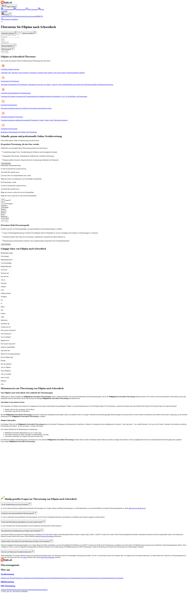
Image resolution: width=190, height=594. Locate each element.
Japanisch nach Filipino (8, 464)
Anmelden (4, 11)
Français (27, 16)
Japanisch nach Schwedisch (9, 466)
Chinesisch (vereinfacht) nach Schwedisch (14, 462)
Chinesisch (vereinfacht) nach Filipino (13, 460)
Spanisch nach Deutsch (83, 578)
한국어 (12, 16)
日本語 (8, 16)
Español (22, 16)
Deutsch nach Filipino (8, 471)
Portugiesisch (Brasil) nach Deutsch (65, 578)
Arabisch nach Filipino (8, 492)
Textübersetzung (8, 9)
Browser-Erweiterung (47, 536)
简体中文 (40, 16)
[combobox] (9, 45)
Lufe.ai (25, 557)
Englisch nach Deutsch (8, 578)
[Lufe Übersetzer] (95, 2)
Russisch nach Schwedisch (9, 490)
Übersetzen (5, 42)
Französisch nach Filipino (9, 478)
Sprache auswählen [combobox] (28, 33)
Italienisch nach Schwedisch (9, 487)
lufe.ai (38, 536)
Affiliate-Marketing (7, 590)
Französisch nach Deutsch (99, 578)
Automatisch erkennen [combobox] (8, 33)
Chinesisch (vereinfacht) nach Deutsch (27, 578)
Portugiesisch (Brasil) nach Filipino (12, 482)
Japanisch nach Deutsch (46, 578)
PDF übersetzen (33, 9)
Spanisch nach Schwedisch (9, 476)
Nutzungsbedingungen (37, 590)
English (3, 16)
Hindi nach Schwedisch (8, 498)
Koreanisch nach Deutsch (115, 578)
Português (33, 16)
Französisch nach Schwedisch (10, 480)
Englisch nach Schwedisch (9, 458)
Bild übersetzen (21, 9)
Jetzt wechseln (6, 163)
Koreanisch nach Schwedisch (10, 469)
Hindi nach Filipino (7, 496)
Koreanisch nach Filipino (9, 467)
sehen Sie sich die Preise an (137, 508)
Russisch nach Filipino (8, 489)
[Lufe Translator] (95, 560)
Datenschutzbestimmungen (21, 590)
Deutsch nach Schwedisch (9, 473)
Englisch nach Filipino (8, 457)
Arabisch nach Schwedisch (9, 494)
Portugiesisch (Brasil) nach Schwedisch (13, 483)
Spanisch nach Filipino (8, 474)
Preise (42, 9)
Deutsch (17, 16)
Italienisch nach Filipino (8, 485)
